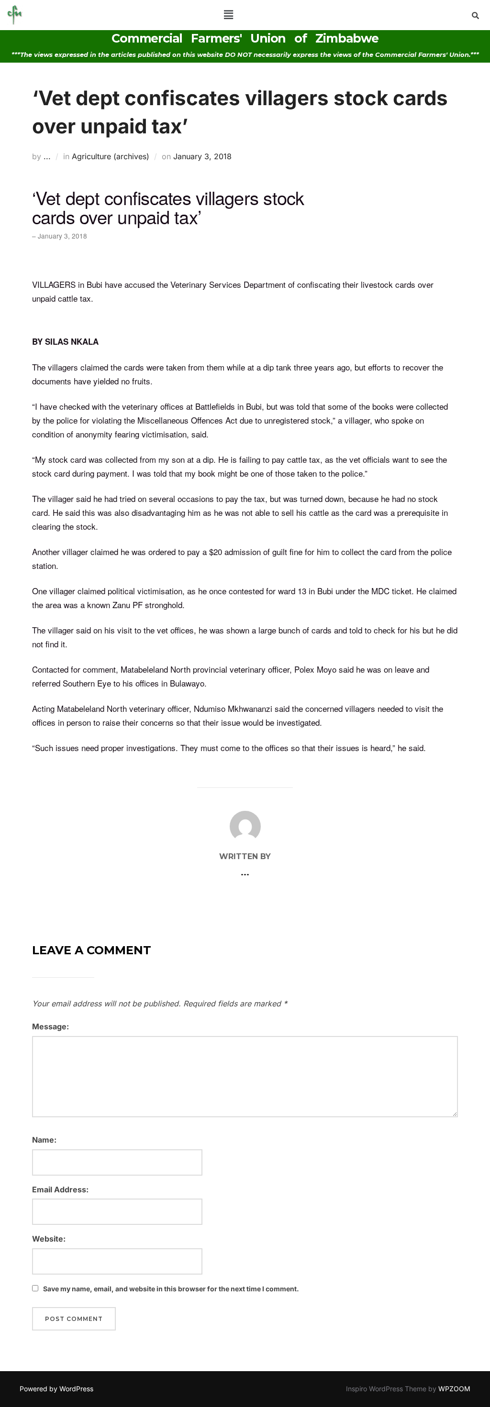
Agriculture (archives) (110, 156)
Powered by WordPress (56, 1389)
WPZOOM (454, 1389)
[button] (228, 15)
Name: (44, 1140)
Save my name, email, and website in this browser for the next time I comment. (171, 1289)
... (47, 156)
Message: (50, 1026)
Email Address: (60, 1189)
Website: (49, 1238)
